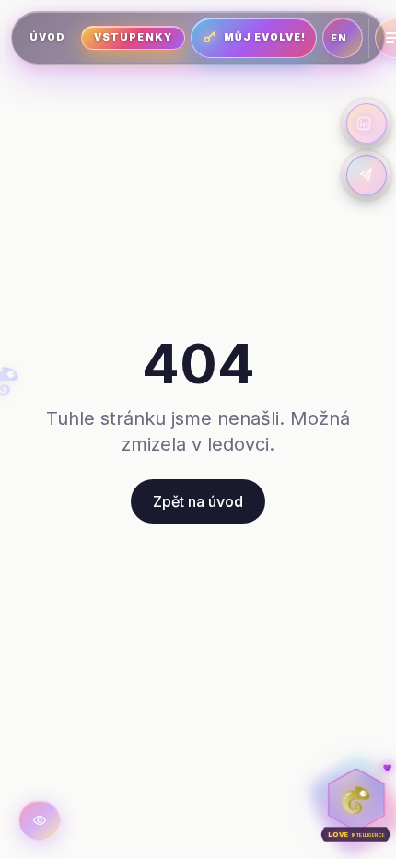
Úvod (47, 37)
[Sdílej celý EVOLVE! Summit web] (366, 175)
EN (339, 37)
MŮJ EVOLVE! (265, 37)
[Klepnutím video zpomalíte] (39, 820)
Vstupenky (132, 37)
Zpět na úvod (198, 501)
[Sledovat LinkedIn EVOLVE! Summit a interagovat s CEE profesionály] (366, 123)
